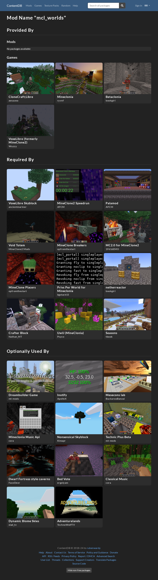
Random (65, 5)
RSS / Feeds (54, 556)
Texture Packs (51, 5)
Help (75, 5)
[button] (147, 5)
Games (38, 5)
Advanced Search (106, 556)
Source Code (79, 563)
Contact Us (60, 552)
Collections (68, 559)
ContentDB (14, 5)
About (49, 552)
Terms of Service (76, 552)
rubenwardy (94, 547)
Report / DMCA (86, 556)
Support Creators (85, 559)
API (44, 556)
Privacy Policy (69, 556)
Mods (29, 5)
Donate (114, 552)
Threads (56, 559)
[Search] (122, 5)
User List (45, 559)
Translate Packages (106, 559)
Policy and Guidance (97, 552)
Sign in (138, 5)
